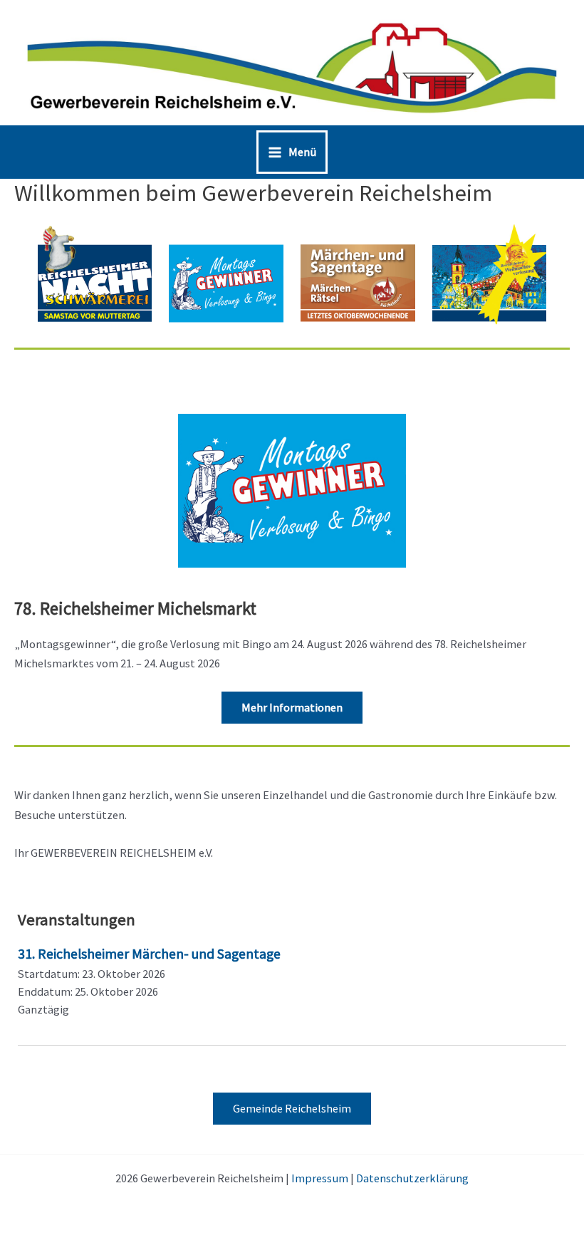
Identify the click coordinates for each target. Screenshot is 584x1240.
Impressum (319, 1178)
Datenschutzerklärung (412, 1178)
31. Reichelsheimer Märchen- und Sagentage (149, 953)
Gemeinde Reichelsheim (292, 1108)
